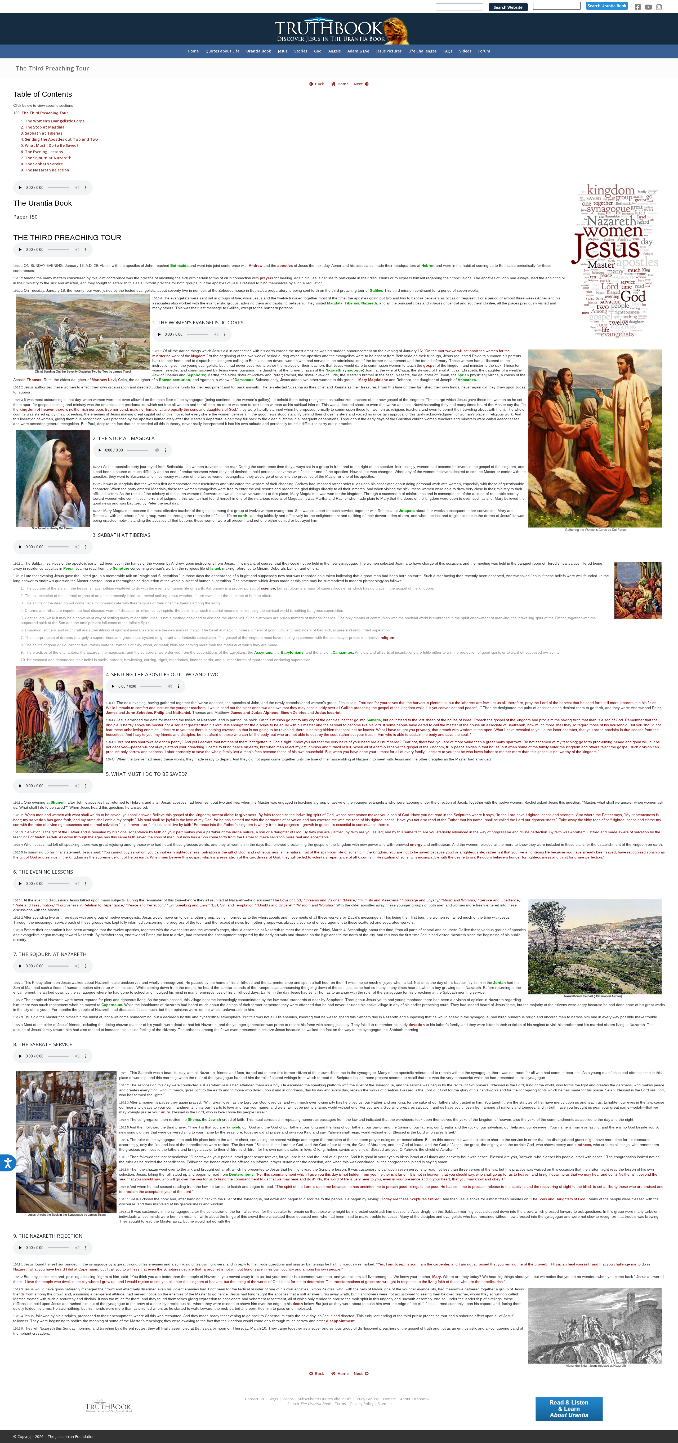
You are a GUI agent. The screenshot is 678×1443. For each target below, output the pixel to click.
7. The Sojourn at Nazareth (46, 157)
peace (618, 742)
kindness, (583, 1145)
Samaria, (374, 720)
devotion (417, 1025)
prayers (266, 278)
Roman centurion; (175, 380)
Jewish (214, 1119)
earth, (243, 516)
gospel (429, 365)
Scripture (121, 568)
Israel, (215, 568)
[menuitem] (193, 51)
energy (416, 844)
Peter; (278, 375)
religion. (388, 637)
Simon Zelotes (293, 712)
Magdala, (335, 303)
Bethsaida (179, 265)
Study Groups (368, 1398)
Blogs (273, 1398)
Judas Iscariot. (328, 712)
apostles (285, 265)
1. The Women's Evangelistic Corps (52, 120)
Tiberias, (352, 303)
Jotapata (407, 510)
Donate (389, 1398)
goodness (258, 857)
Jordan (499, 982)
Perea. (68, 568)
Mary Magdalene (373, 380)
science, (268, 588)
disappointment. (341, 1321)
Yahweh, (233, 1127)
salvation (37, 820)
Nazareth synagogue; (344, 370)
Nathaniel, (182, 712)
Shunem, (58, 802)
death (298, 1304)
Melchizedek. (46, 837)
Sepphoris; (196, 375)
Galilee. (376, 290)
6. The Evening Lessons (42, 151)
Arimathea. (467, 380)
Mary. (437, 1276)
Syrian (463, 375)
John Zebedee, (139, 712)
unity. (166, 1112)
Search (309, 1403)
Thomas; (35, 380)
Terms (340, 1403)
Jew (155, 375)
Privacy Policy (361, 1403)
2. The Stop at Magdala (43, 127)
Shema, (194, 1119)
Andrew (255, 265)
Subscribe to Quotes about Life (324, 1398)
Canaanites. (343, 652)
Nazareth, (369, 303)
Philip (159, 712)
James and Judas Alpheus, (255, 712)
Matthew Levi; (104, 380)
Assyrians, (263, 652)
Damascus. (245, 380)
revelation (229, 857)
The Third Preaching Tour (52, 68)
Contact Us (254, 1398)
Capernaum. (112, 1005)
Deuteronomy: (242, 1174)
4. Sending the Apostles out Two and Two (59, 139)
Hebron (428, 265)
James (112, 712)
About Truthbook (415, 1398)
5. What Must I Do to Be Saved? (49, 145)
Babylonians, (293, 652)
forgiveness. (246, 815)
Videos (288, 1398)
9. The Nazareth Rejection (45, 169)
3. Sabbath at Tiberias (41, 133)
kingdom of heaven (37, 409)
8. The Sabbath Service (42, 163)
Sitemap (385, 1403)
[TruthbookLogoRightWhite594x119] (339, 29)
